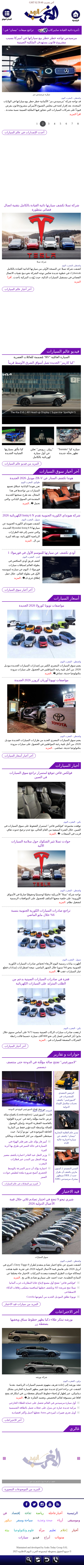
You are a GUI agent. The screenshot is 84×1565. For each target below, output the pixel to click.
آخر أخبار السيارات (15, 1046)
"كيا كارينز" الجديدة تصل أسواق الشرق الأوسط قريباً (41, 362)
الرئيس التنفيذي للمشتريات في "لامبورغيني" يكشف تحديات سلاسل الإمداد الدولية (66, 1100)
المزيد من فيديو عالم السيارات (21, 463)
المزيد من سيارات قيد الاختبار (21, 1304)
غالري (74, 1428)
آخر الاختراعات (67, 1312)
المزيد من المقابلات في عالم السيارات (21, 1183)
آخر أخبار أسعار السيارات (18, 755)
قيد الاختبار (70, 1191)
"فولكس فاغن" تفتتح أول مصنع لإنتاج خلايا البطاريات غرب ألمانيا (42, 1282)
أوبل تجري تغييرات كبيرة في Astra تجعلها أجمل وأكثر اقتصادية (44, 1412)
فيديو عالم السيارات (63, 351)
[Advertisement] (41, 176)
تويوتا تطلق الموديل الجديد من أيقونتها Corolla (51, 1296)
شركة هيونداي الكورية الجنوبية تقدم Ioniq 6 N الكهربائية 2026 (41, 515)
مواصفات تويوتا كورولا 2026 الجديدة (41, 605)
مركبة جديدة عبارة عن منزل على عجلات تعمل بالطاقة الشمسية (42, 1407)
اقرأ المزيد (75, 118)
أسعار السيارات (66, 598)
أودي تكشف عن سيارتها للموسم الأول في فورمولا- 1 (41, 552)
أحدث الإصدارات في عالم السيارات (24, 132)
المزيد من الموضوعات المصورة (22, 1489)
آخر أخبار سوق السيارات (59, 471)
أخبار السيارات (67, 765)
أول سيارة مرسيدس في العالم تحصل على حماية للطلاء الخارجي (42, 1402)
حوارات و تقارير (66, 1054)
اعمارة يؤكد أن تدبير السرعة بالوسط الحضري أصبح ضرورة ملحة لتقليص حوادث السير (25, 1172)
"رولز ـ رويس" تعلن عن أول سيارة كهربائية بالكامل (41, 453)
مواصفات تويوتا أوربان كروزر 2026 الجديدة (41, 680)
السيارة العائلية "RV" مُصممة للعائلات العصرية (41, 357)
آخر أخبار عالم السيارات (17, 289)
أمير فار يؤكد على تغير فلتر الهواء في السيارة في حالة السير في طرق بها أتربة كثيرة (25, 1146)
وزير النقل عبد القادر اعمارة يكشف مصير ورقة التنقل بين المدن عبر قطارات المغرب (25, 1159)
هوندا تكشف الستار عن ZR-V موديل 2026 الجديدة (41, 478)
